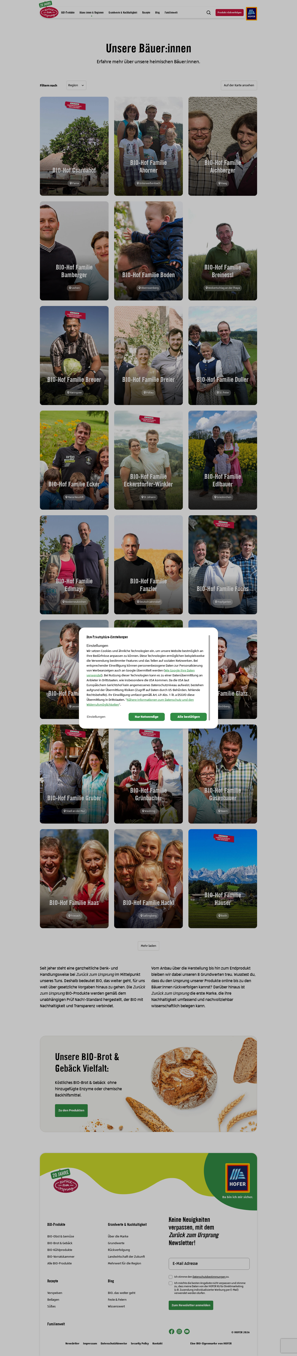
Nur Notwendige (146, 716)
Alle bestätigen (189, 716)
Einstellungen (96, 716)
